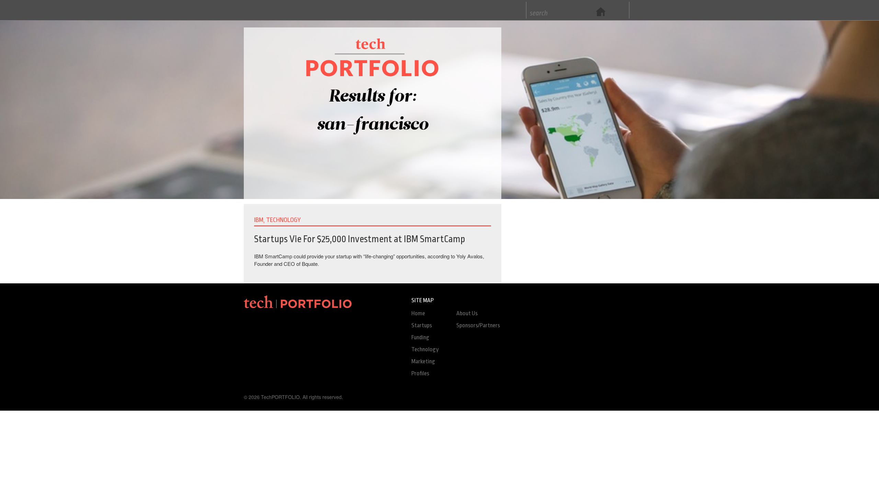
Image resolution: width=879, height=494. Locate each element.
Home (418, 313)
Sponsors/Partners (478, 325)
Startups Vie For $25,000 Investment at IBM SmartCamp (359, 239)
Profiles (420, 373)
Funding (420, 337)
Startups (421, 325)
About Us (467, 313)
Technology (425, 349)
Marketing (423, 361)
